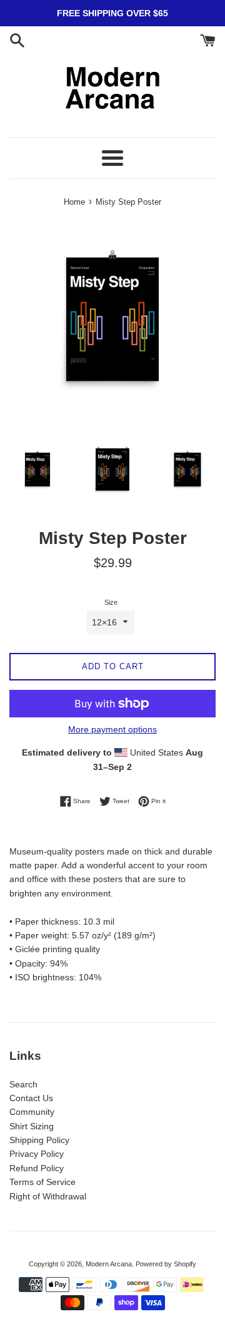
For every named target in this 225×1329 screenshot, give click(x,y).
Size (111, 602)
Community (31, 1112)
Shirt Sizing (31, 1126)
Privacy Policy (36, 1154)
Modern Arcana (109, 1264)
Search (23, 1084)
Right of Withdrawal (47, 1196)
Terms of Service (42, 1182)
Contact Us (31, 1098)
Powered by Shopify (166, 1264)
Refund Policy (36, 1168)
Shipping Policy (39, 1140)
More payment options (112, 729)
